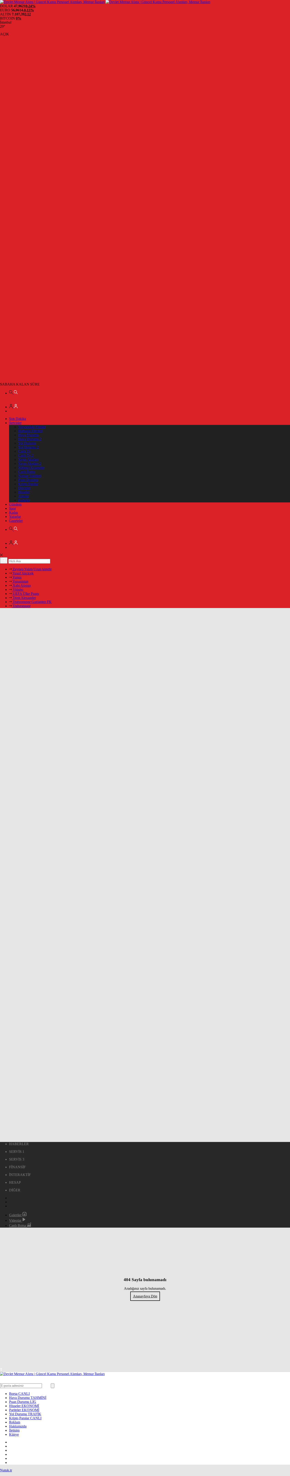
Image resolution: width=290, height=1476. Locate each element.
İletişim (14, 1430)
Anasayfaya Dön (145, 1296)
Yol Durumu (27, 443)
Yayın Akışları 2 (29, 463)
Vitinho (17, 589)
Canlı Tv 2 (26, 455)
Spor (12, 508)
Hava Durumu (28, 435)
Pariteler (24, 500)
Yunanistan (20, 581)
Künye (14, 1434)
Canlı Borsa (26, 472)
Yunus (17, 577)
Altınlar (23, 496)
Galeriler (15, 1215)
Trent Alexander (24, 598)
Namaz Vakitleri (29, 476)
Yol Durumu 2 (28, 447)
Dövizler (24, 488)
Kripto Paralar (28, 484)
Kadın (13, 512)
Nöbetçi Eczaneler (31, 468)
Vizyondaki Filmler (32, 427)
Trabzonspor (21, 606)
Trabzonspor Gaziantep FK (32, 602)
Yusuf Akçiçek (23, 573)
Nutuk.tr (6, 1470)
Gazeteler (16, 521)
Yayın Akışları (28, 459)
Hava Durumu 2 (29, 439)
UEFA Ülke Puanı (25, 594)
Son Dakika (17, 419)
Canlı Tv (24, 451)
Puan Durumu (28, 480)
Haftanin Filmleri (30, 431)
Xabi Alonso (21, 585)
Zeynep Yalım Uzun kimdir (32, 569)
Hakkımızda (18, 1426)
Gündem (15, 504)
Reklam (14, 1422)
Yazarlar (15, 517)
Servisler (15, 423)
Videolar (15, 1220)
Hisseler (24, 492)
